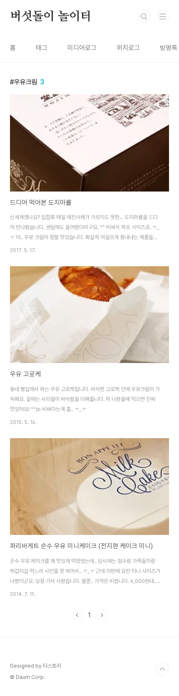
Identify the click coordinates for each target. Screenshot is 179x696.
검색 (144, 16)
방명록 (168, 48)
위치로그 (128, 48)
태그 (41, 48)
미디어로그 (82, 48)
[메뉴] (163, 16)
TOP (162, 669)
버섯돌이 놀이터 (50, 17)
